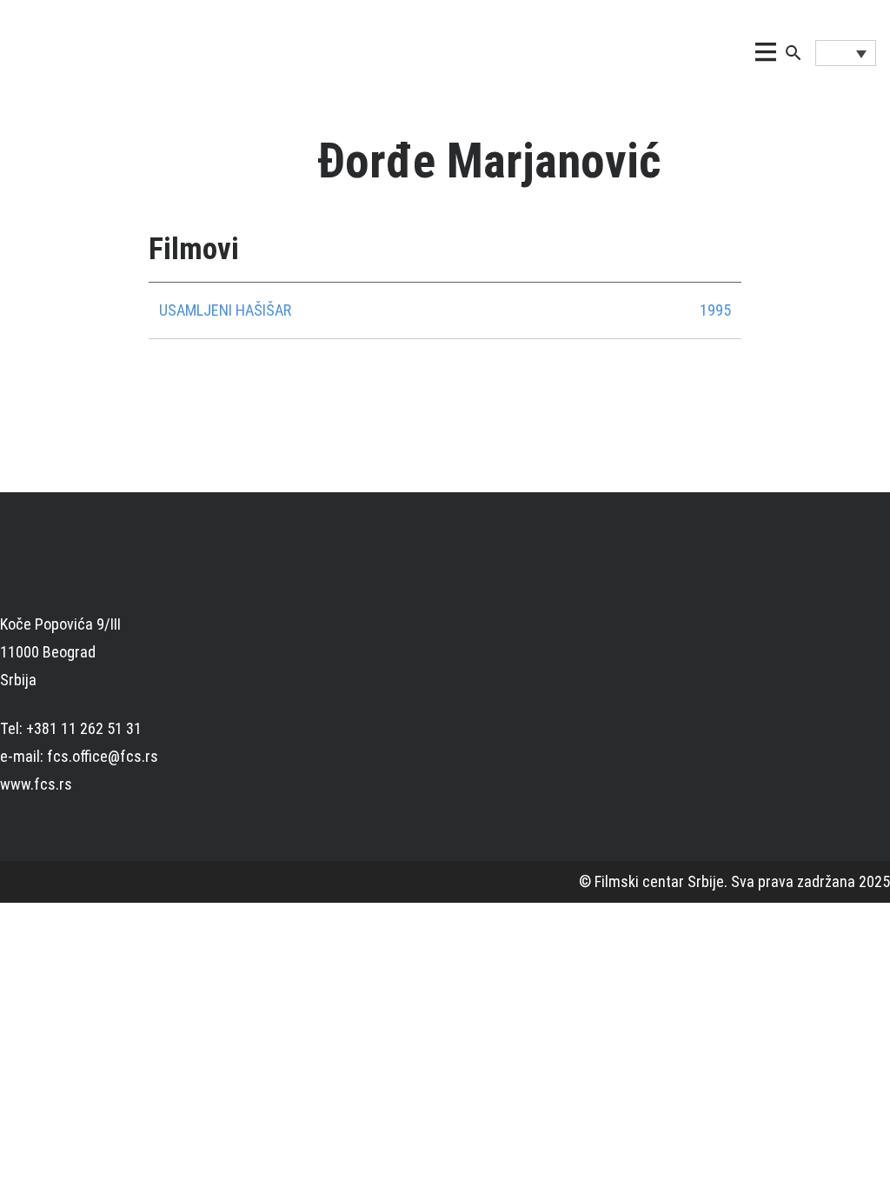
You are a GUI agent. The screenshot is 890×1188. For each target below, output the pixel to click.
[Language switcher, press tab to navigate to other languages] (845, 53)
